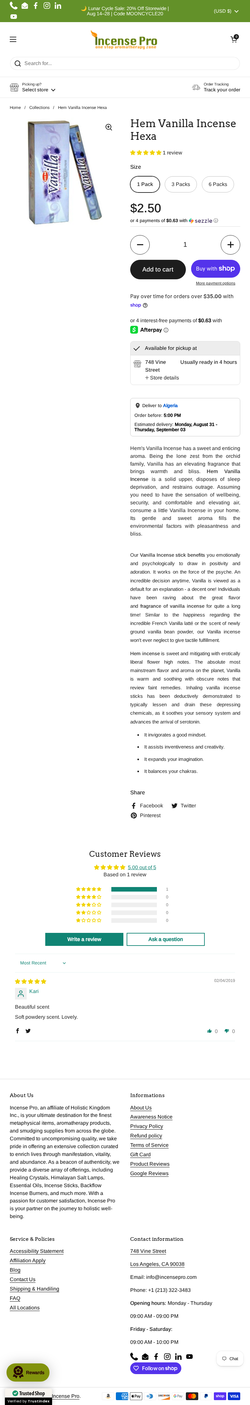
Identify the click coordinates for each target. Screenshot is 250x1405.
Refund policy (146, 1135)
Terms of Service (149, 1145)
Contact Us (22, 1279)
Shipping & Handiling (34, 1289)
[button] (233, 39)
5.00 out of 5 (142, 867)
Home (15, 107)
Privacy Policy (146, 1126)
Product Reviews (150, 1164)
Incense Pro (65, 1396)
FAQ (15, 1298)
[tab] (162, 378)
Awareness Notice (151, 1117)
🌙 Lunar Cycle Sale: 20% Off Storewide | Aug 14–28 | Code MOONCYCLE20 (125, 11)
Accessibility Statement (36, 1251)
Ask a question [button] (165, 939)
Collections (39, 107)
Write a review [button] (84, 939)
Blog (15, 1270)
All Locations (25, 1307)
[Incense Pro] (123, 39)
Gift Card (140, 1154)
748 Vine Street (148, 1251)
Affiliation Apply (28, 1260)
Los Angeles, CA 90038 (157, 1264)
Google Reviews (149, 1173)
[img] (30, 981)
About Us (141, 1107)
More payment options (215, 283)
